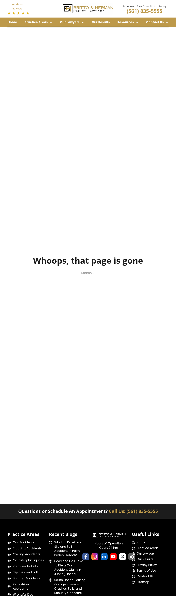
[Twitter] (122, 556)
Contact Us (155, 22)
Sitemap (143, 582)
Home (12, 22)
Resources (125, 22)
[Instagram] (94, 556)
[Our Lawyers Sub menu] (82, 22)
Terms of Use (146, 571)
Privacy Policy (147, 565)
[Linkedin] (104, 556)
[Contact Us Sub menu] (167, 22)
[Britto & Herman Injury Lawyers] (88, 9)
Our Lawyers (70, 22)
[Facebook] (85, 556)
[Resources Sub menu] (137, 22)
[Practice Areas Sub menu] (51, 22)
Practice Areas (36, 22)
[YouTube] (113, 556)
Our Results (101, 22)
